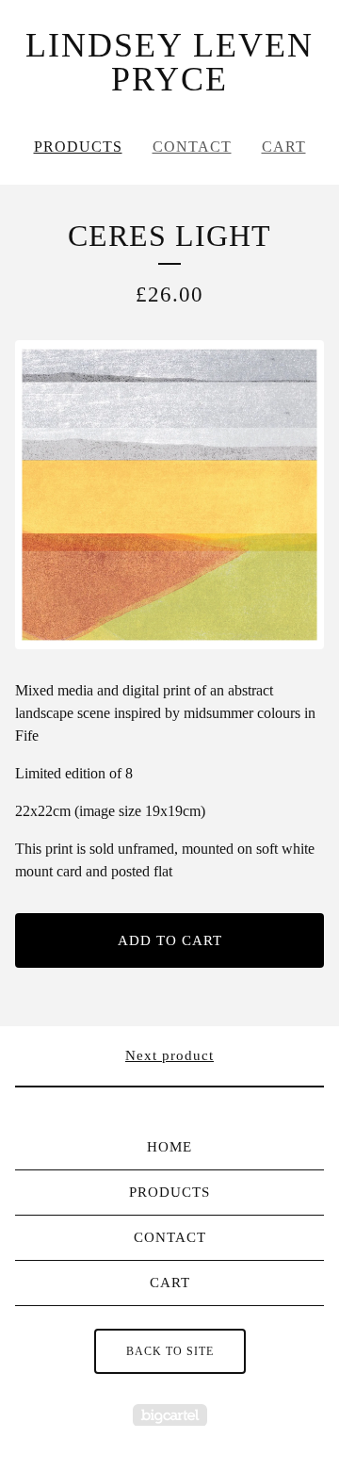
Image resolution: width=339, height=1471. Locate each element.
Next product (169, 1055)
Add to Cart (170, 940)
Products (78, 147)
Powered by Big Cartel (170, 1415)
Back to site (170, 1351)
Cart (284, 147)
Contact (192, 147)
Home (169, 1146)
